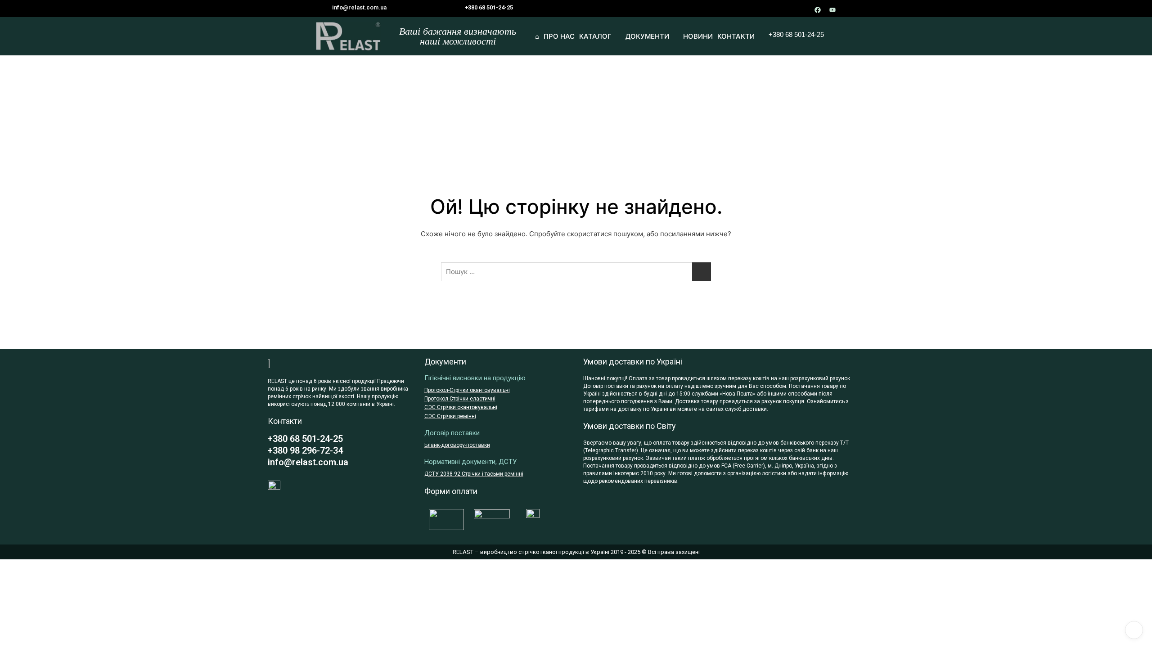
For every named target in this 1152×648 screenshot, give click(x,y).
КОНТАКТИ (736, 36)
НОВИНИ (698, 36)
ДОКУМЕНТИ (647, 36)
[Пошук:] (576, 271)
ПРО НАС (559, 36)
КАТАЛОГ (595, 36)
